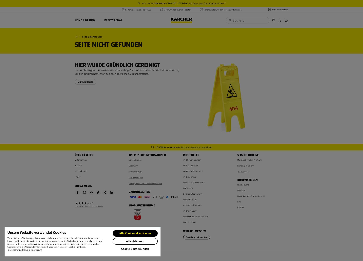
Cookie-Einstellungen (135, 249)
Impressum (36, 250)
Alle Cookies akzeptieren (135, 233)
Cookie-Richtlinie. (77, 247)
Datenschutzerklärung (19, 250)
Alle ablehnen (135, 241)
